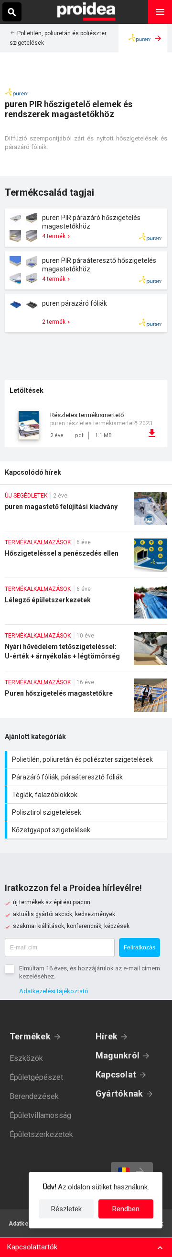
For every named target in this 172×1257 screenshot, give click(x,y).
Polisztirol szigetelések (87, 812)
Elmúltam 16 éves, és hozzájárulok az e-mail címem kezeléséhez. (89, 972)
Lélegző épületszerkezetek (86, 604)
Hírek (107, 1036)
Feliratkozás (139, 947)
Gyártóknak (119, 1093)
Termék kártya (86, 228)
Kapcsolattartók (32, 1247)
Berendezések (34, 1096)
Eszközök (26, 1058)
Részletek (66, 1209)
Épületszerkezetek (41, 1134)
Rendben (126, 1209)
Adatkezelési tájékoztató (53, 991)
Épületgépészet (36, 1077)
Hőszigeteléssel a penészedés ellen (86, 558)
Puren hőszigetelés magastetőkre (86, 698)
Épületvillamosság (40, 1115)
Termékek (30, 1036)
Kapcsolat (116, 1074)
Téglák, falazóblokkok (87, 794)
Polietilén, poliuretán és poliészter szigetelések (87, 759)
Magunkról (118, 1055)
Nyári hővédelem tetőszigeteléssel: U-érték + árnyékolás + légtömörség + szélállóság (86, 651)
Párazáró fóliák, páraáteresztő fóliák (87, 777)
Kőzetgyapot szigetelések (87, 829)
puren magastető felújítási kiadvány (86, 511)
